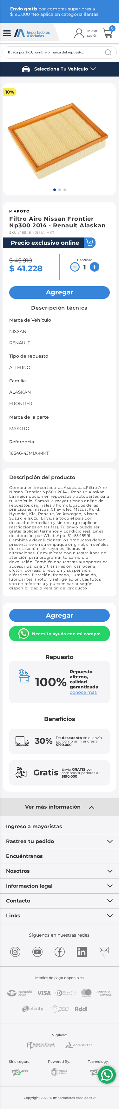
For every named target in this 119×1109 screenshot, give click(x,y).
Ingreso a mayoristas (34, 826)
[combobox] (60, 52)
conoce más (83, 692)
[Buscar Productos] (108, 52)
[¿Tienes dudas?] (107, 1075)
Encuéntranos (24, 856)
